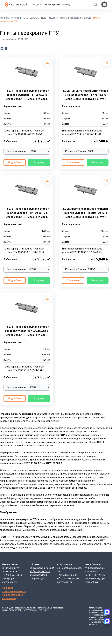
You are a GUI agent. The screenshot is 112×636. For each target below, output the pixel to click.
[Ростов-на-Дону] (107, 621)
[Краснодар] (107, 612)
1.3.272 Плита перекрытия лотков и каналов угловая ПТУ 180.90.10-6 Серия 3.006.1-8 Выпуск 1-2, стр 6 (26, 212)
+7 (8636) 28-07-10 (40, 571)
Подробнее (14, 162)
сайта (101, 610)
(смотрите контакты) (54, 523)
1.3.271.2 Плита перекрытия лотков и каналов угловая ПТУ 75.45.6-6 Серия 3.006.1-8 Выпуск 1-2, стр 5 (85, 94)
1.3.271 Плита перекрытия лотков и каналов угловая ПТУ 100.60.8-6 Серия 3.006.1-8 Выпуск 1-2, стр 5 (26, 94)
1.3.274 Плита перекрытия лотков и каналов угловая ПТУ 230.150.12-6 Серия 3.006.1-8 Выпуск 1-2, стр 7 (26, 330)
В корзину (39, 162)
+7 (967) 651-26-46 (67, 575)
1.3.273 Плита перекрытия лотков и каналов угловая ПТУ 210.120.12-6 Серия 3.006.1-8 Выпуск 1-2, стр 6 (85, 212)
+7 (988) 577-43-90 (12, 575)
